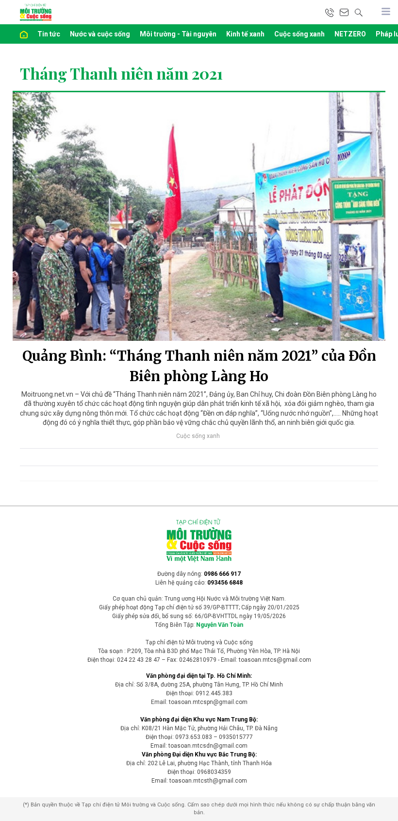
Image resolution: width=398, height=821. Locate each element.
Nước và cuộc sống (100, 34)
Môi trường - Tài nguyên (178, 34)
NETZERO (350, 34)
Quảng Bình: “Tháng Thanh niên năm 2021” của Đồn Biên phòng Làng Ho (199, 366)
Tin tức (48, 34)
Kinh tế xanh (245, 34)
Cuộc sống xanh (299, 34)
